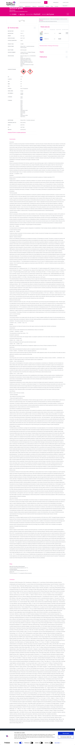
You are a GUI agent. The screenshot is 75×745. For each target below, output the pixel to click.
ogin (58, 19)
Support (47, 6)
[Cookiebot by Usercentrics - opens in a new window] (7, 743)
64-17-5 (22, 14)
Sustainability (41, 6)
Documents (65, 5)
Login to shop (65, 2)
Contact (56, 6)
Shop (52, 6)
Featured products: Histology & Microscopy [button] (49, 45)
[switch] (31, 743)
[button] (21, 6)
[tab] (54, 26)
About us (34, 6)
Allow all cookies (66, 733)
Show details (57, 742)
